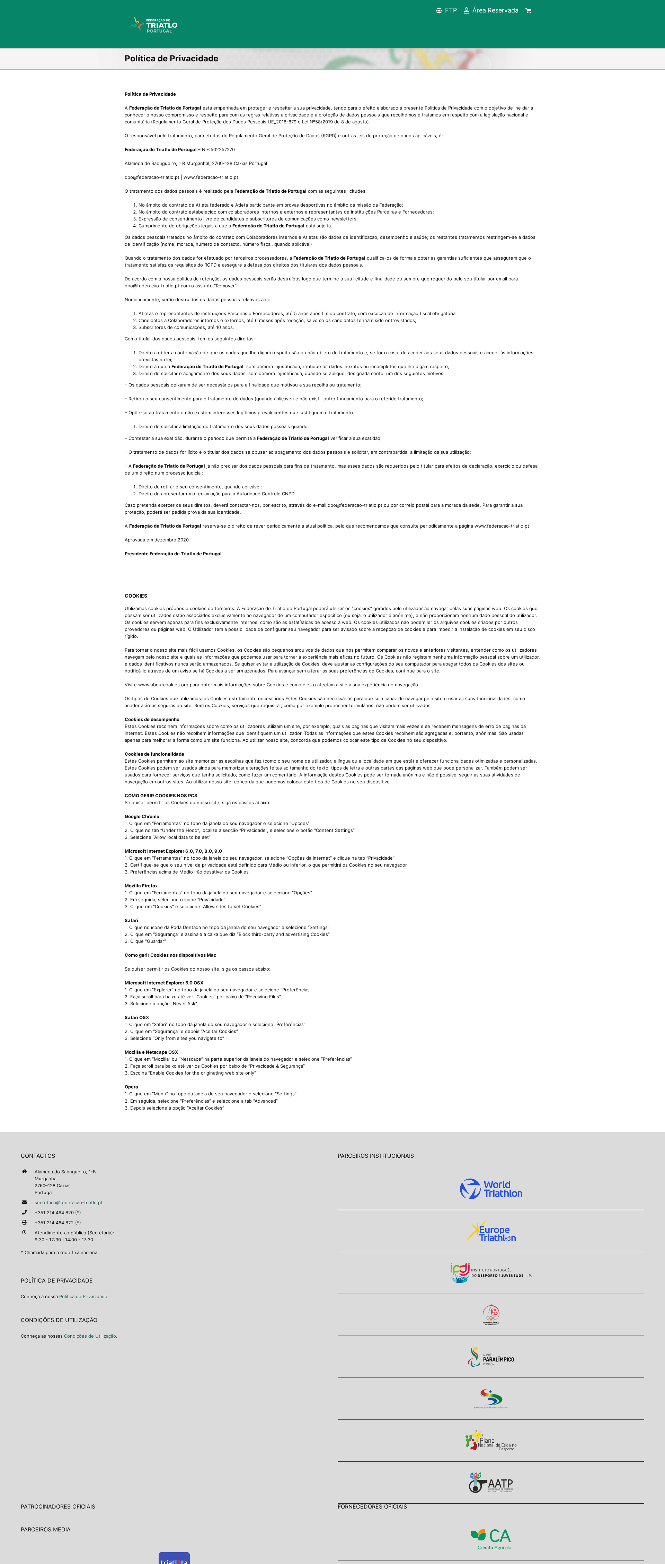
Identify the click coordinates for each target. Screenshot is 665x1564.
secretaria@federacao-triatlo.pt (69, 1202)
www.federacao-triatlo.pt (502, 526)
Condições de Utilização (90, 1336)
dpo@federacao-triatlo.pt (152, 177)
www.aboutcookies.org (163, 684)
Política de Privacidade (83, 1296)
